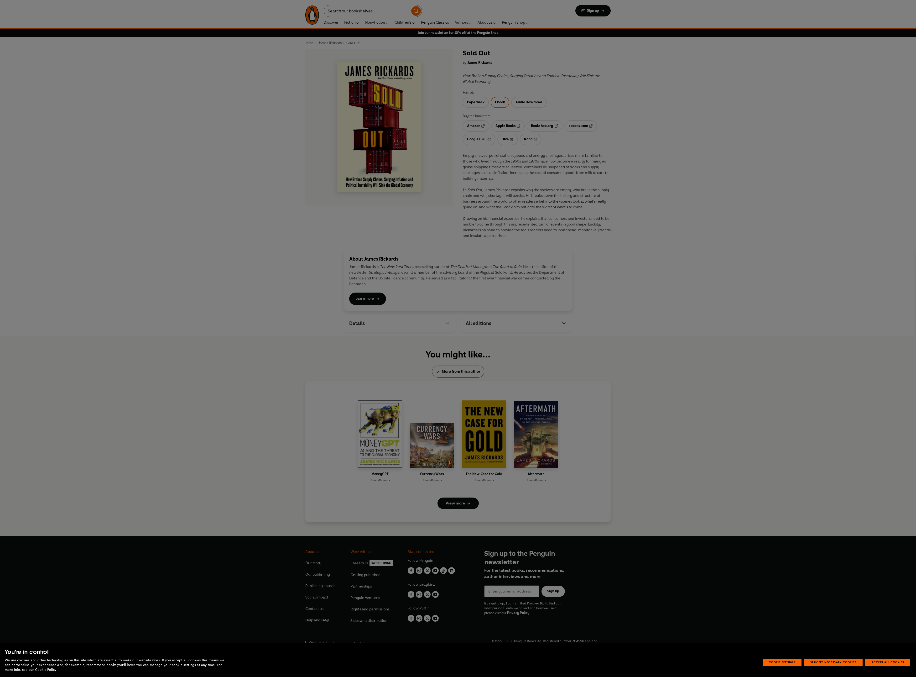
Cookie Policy (45, 670)
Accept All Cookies (887, 662)
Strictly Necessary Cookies (833, 662)
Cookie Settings (782, 662)
